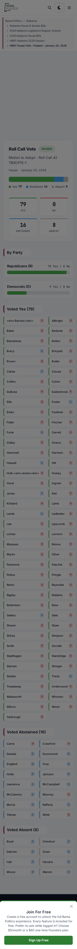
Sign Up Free (39, 940)
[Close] (71, 906)
